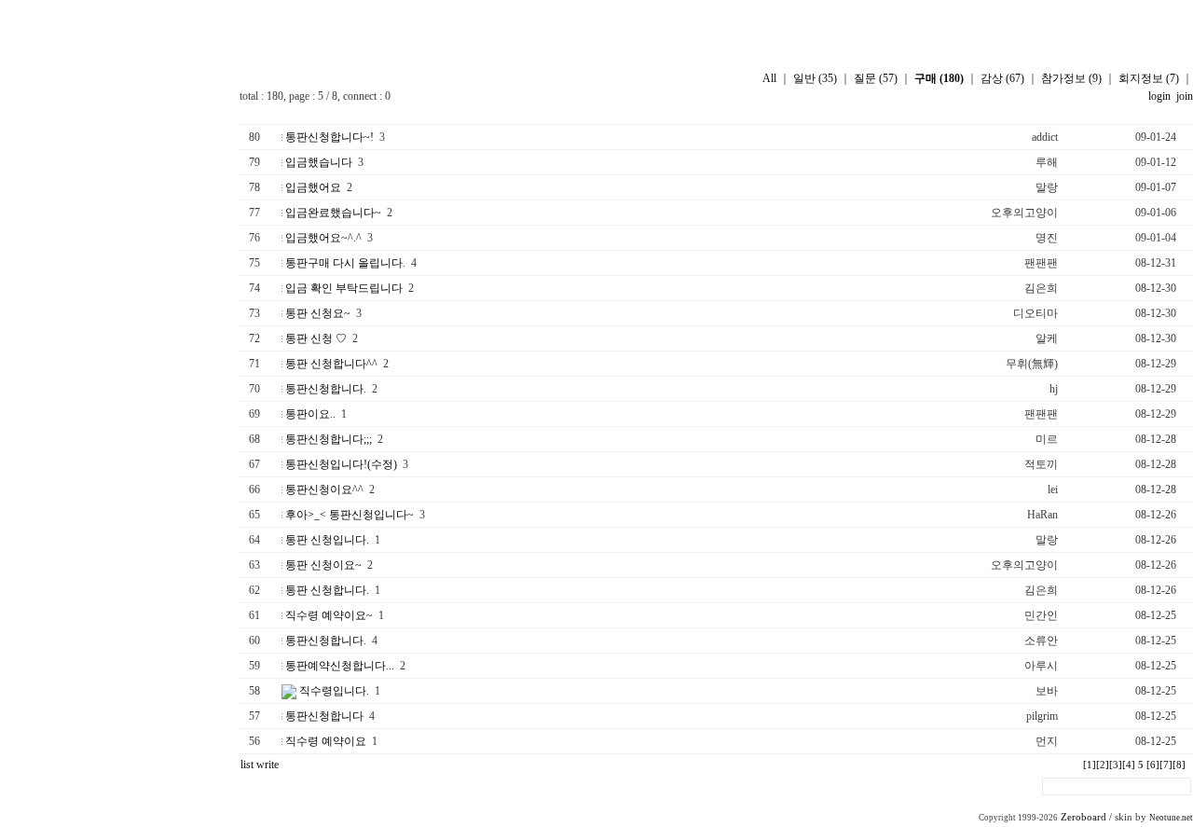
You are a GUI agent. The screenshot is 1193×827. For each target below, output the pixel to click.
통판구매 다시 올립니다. (345, 262)
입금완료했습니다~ (333, 212)
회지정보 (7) (1148, 78)
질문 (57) (876, 78)
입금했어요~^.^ (323, 237)
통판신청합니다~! (329, 137)
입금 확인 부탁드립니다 (344, 288)
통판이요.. (310, 413)
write (267, 764)
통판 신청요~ (317, 313)
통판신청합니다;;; (328, 439)
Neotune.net (1171, 817)
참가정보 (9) (1071, 78)
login (1159, 96)
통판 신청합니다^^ (331, 363)
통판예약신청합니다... (339, 665)
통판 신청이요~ (323, 565)
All (769, 78)
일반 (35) (815, 78)
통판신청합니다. (325, 388)
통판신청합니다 (324, 716)
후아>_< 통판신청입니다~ (349, 514)
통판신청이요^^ (324, 489)
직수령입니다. (334, 690)
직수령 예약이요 (325, 741)
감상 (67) (1002, 78)
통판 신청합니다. (327, 590)
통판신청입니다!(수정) (341, 464)
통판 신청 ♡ (316, 338)
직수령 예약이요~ (329, 615)
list (247, 764)
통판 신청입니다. (327, 539)
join (1183, 96)
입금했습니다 (318, 162)
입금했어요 (313, 187)
